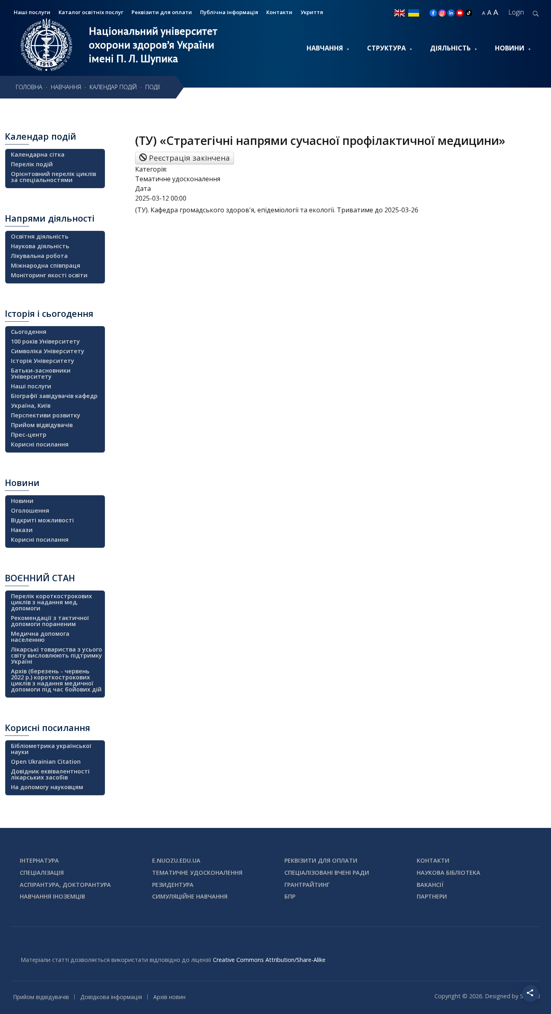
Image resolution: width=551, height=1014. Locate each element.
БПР (289, 896)
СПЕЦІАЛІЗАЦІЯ (42, 872)
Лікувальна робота (39, 255)
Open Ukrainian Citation (46, 761)
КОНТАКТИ (433, 860)
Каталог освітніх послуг (90, 12)
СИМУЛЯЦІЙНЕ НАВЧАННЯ (189, 896)
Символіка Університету (47, 351)
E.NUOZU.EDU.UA (176, 860)
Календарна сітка (38, 154)
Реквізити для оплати (161, 12)
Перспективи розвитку (45, 415)
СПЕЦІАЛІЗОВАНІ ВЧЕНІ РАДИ (326, 872)
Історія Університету (42, 360)
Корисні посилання (40, 444)
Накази (22, 529)
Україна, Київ (30, 405)
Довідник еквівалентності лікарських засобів (50, 774)
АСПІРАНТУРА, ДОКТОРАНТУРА (65, 884)
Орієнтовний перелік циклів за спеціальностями (53, 176)
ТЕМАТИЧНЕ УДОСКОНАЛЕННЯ (197, 872)
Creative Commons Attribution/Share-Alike (269, 960)
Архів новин (169, 997)
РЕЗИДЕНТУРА (173, 884)
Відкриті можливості (42, 520)
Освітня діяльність (40, 236)
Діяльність (450, 48)
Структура (386, 48)
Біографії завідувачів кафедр (54, 395)
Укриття (312, 12)
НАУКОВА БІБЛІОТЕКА (448, 872)
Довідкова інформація (111, 997)
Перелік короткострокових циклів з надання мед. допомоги (51, 602)
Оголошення (30, 510)
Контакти (279, 12)
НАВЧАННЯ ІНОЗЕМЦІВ (52, 896)
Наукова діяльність (40, 246)
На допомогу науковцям (47, 787)
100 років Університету (45, 341)
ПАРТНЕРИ (432, 896)
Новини (509, 48)
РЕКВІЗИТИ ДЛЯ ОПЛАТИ (320, 860)
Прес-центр (28, 434)
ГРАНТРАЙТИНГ (307, 884)
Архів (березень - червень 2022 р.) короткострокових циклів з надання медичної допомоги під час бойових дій (56, 680)
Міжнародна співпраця (45, 265)
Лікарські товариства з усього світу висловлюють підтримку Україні (56, 655)
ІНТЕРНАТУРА (39, 860)
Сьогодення (28, 331)
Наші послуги (31, 386)
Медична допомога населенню (40, 636)
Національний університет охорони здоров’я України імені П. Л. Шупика (153, 45)
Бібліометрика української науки (51, 748)
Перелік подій (32, 164)
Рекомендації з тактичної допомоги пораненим (50, 620)
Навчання (325, 48)
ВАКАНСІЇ (430, 884)
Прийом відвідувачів (42, 424)
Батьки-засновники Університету (41, 373)
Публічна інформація (229, 12)
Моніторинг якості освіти (49, 275)
